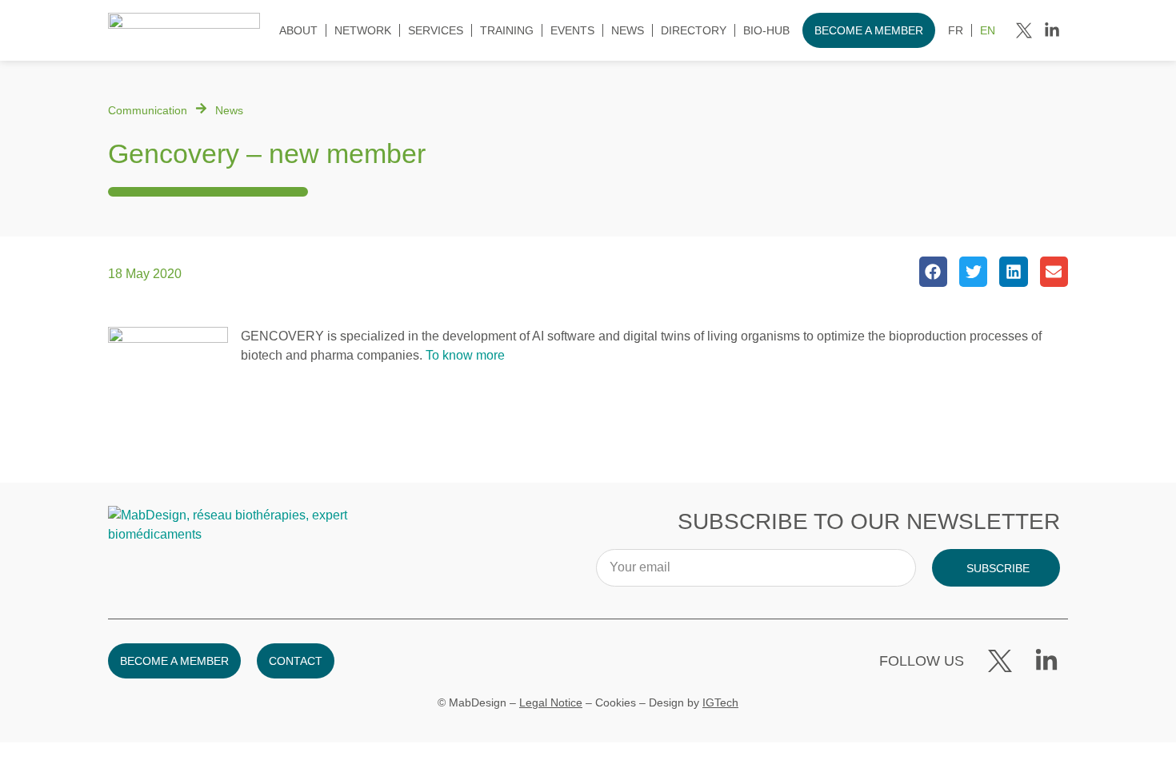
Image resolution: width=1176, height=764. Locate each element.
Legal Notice (550, 702)
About (298, 30)
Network (362, 30)
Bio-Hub (766, 30)
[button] (933, 272)
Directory (693, 30)
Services (435, 30)
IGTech (720, 702)
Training (507, 30)
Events (572, 30)
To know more (465, 355)
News (627, 30)
